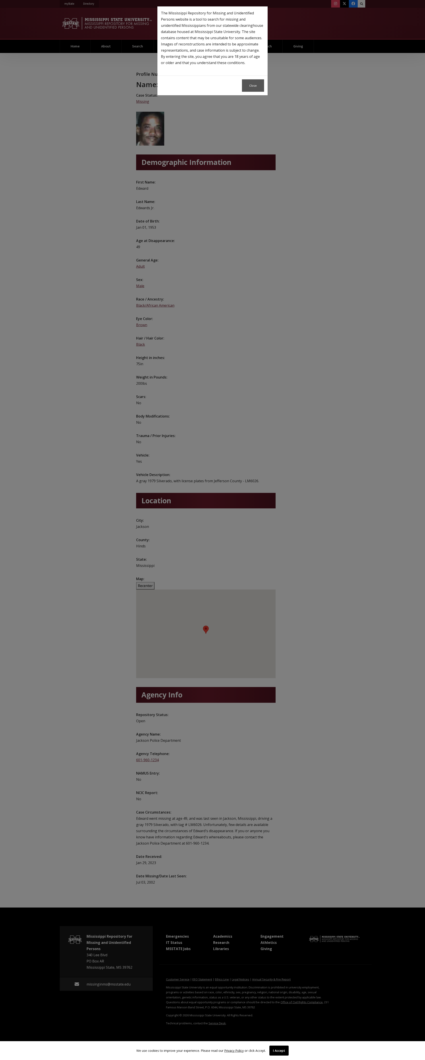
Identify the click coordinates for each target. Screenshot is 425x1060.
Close (253, 86)
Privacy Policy (234, 1050)
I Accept (279, 1050)
